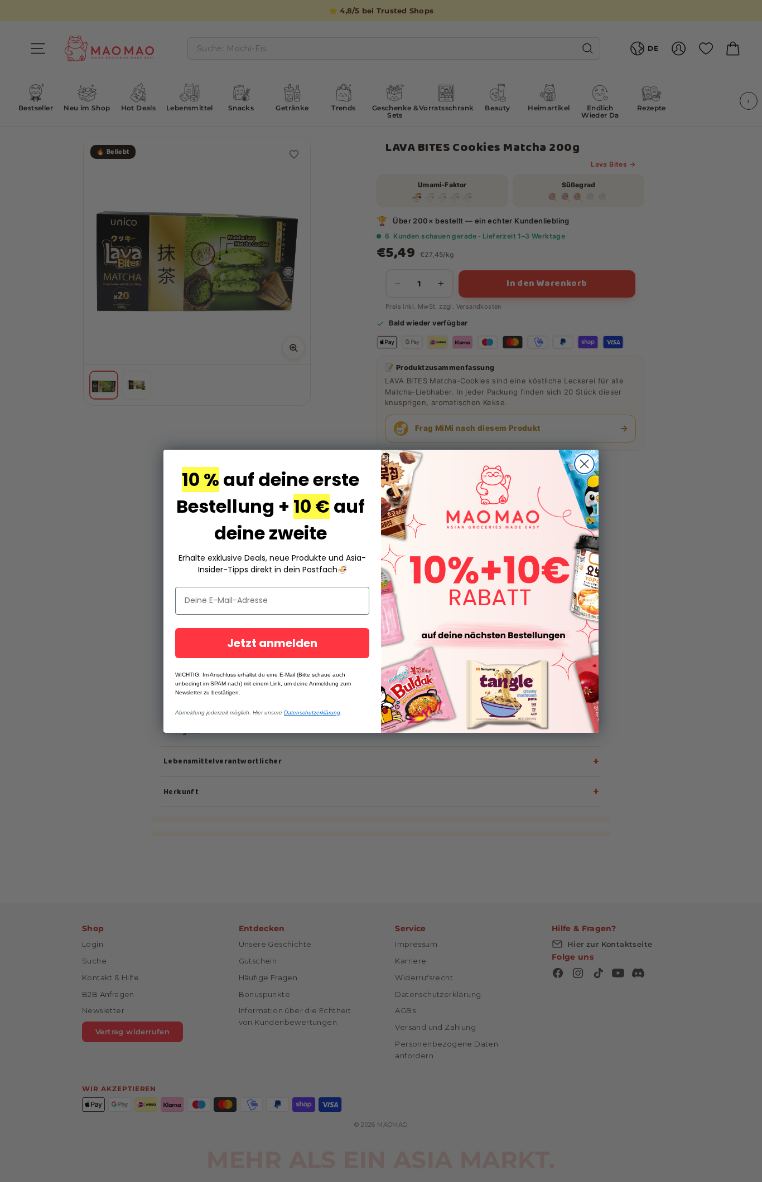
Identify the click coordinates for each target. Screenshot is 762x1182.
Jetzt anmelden (272, 643)
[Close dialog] (584, 464)
